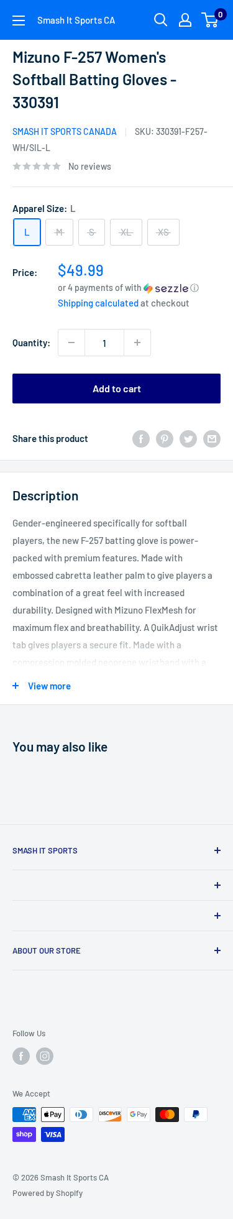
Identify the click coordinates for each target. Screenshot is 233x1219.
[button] (139, 287)
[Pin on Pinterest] (164, 437)
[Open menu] (18, 20)
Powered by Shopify (47, 1193)
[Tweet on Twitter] (188, 437)
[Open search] (161, 20)
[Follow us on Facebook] (21, 1056)
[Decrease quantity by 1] (71, 342)
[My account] (185, 20)
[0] (210, 19)
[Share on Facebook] (141, 437)
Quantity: (31, 342)
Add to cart (117, 388)
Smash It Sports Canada (64, 131)
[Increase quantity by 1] (137, 342)
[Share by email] (212, 437)
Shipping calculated (98, 302)
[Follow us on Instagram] (44, 1056)
